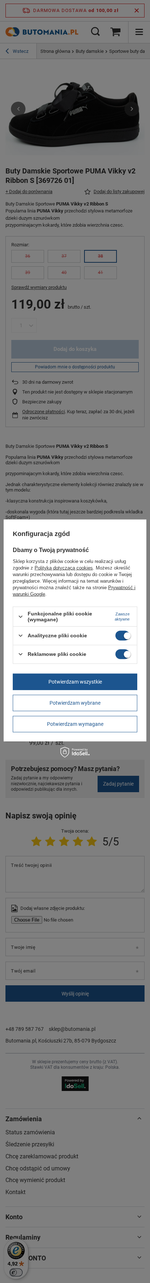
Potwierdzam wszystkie (75, 682)
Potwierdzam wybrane (75, 703)
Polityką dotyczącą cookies (64, 568)
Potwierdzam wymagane (75, 724)
